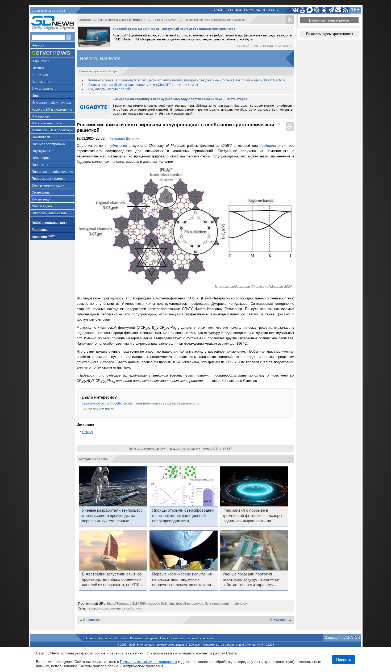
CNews (87, 432)
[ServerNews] (52, 53)
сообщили (268, 146)
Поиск (164, 638)
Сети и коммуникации (48, 185)
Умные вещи (41, 199)
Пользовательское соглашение (192, 638)
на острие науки (164, 19)
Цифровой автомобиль (49, 213)
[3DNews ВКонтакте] (295, 10)
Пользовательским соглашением (148, 662)
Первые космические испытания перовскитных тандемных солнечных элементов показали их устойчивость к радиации (182, 579)
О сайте (219, 10)
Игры (35, 96)
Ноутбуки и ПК (42, 151)
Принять (343, 659)
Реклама (235, 10)
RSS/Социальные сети (49, 223)
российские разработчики (123, 608)
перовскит (94, 608)
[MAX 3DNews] (309, 10)
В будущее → (281, 620)
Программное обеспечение (52, 172)
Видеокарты (41, 82)
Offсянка (38, 68)
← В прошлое (90, 620)
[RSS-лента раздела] (290, 19)
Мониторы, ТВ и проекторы (52, 130)
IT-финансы (40, 61)
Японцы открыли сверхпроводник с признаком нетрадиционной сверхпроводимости (183, 515)
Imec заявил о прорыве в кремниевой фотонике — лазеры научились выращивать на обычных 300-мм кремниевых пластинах (252, 516)
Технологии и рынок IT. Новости (121, 19)
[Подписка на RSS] (345, 10)
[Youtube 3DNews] (302, 10)
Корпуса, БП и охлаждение (52, 109)
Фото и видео (42, 206)
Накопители (41, 137)
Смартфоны (41, 192)
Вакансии (44, 236)
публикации (118, 146)
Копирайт (151, 638)
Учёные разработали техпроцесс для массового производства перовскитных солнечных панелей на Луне (112, 516)
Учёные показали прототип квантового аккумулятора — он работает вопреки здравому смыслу (250, 579)
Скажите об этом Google (101, 403)
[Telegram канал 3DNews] (331, 10)
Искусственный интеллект (51, 103)
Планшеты (40, 165)
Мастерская (41, 116)
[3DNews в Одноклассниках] (324, 10)
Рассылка (252, 10)
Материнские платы (47, 123)
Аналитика (40, 75)
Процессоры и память (48, 179)
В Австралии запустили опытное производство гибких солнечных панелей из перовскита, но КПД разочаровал (112, 579)
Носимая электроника (48, 144)
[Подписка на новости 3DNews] (338, 10)
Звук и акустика (43, 89)
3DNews (85, 19)
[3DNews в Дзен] (317, 10)
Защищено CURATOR (342, 638)
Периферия (41, 158)
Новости (38, 45)
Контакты (270, 10)
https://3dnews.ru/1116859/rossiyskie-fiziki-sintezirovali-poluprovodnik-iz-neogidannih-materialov (177, 604)
